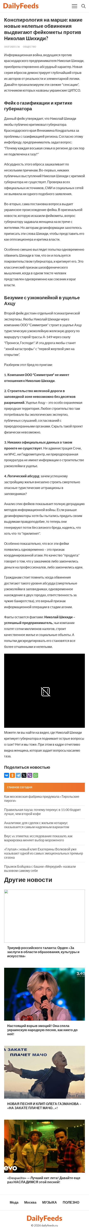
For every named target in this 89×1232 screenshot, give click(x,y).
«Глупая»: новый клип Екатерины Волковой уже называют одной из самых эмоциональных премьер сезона (43, 853)
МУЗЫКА (49, 1202)
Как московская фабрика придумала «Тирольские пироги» (41, 798)
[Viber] (29, 775)
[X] (24, 775)
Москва (30, 1202)
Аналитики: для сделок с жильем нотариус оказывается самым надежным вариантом (36, 825)
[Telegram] (18, 775)
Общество (29, 46)
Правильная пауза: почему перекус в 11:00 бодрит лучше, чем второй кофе (42, 812)
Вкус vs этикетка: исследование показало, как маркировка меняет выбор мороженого (38, 838)
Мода (14, 1202)
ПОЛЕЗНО (71, 1202)
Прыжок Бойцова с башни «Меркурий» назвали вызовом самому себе (40, 868)
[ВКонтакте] (6, 775)
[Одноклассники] (12, 775)
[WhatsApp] (35, 775)
